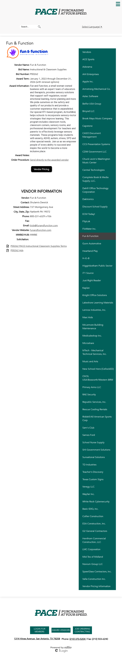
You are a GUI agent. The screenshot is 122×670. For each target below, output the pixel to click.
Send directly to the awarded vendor (49, 160)
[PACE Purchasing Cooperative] (61, 12)
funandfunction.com (40, 230)
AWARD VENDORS (61, 630)
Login (61, 651)
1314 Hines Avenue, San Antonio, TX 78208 (37, 638)
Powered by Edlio (61, 647)
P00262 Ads (17, 250)
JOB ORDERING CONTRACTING (82, 630)
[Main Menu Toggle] (118, 4)
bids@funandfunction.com (44, 225)
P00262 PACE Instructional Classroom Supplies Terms (39, 246)
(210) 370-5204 (77, 639)
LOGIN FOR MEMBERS (39, 630)
